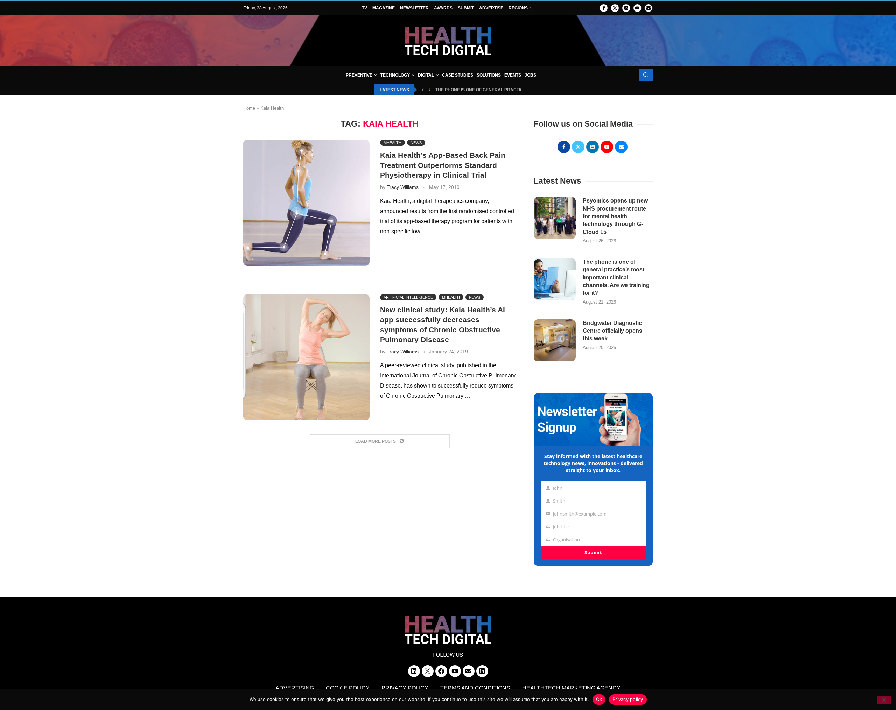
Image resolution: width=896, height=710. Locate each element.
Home (249, 108)
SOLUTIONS (489, 75)
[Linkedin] (626, 8)
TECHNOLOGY (395, 75)
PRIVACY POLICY (405, 688)
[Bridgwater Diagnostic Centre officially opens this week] (555, 340)
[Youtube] (637, 8)
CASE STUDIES (457, 75)
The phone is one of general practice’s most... (490, 89)
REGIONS (518, 8)
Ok (599, 699)
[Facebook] (604, 8)
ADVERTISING (294, 688)
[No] (884, 700)
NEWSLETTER (414, 8)
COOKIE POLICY (348, 688)
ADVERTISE (491, 8)
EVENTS (512, 75)
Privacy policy (627, 699)
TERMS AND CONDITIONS (475, 688)
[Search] (646, 75)
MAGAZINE (383, 8)
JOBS (530, 75)
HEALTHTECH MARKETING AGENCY (571, 688)
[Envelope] (469, 671)
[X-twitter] (428, 671)
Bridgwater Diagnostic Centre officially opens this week (612, 331)
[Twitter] (615, 8)
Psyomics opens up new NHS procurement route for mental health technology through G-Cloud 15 (615, 216)
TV (364, 8)
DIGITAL (426, 75)
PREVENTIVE (359, 75)
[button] (423, 89)
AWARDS (443, 8)
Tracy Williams (403, 187)
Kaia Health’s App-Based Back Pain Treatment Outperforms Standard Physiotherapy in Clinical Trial (442, 165)
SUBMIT (466, 8)
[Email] (648, 8)
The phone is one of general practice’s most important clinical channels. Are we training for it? (616, 277)
